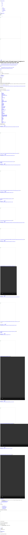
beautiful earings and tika (4, 95)
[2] (0, 14)
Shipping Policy (4, 508)
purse (2, 117)
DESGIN (1, 199)
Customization (3, 10)
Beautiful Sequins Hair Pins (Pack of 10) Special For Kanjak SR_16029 (8, 331)
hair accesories (3, 106)
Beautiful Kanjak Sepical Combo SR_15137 (5, 356)
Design (1, 162)
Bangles (3, 93)
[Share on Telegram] (2, 75)
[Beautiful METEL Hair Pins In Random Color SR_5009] (0, 67)
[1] (10, 59)
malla (2, 112)
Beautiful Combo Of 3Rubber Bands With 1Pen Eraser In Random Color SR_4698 (9, 153)
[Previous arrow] (1, 16)
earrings (3, 104)
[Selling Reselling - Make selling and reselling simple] (2, 531)
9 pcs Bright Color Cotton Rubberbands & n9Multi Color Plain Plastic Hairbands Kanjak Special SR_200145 (12, 239)
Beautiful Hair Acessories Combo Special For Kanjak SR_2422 (7, 161)
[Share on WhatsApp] (3, 75)
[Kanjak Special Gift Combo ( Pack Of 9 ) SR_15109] (14, 451)
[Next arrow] (2, 16)
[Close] (0, 90)
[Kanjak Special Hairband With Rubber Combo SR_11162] (14, 195)
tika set (2, 121)
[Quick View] (5, 164)
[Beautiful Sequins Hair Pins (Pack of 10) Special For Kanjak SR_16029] (14, 328)
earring (3, 103)
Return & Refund (4, 507)
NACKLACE (4, 115)
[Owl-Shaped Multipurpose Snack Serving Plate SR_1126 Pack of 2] (14, 253)
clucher (3, 99)
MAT (2, 114)
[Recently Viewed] (2, 527)
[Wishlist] (1, 60)
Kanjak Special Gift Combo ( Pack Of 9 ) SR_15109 (6, 454)
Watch (2, 122)
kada (2, 110)
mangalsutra (3, 113)
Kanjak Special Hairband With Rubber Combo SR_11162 (6, 198)
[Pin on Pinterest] (1, 75)
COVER (3, 100)
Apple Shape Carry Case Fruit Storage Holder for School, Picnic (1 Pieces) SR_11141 (9, 321)
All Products (3, 8)
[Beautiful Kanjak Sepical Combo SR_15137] (14, 345)
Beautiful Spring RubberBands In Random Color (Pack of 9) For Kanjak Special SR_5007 (10, 190)
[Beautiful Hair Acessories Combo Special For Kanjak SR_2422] (14, 158)
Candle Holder (3, 97)
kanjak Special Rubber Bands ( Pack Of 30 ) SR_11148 (6, 220)
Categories (3, 9)
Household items (4, 109)
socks (2, 119)
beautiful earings (3, 94)
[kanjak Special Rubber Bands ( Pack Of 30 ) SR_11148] (14, 211)
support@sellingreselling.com (5, 501)
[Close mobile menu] (0, 530)
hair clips (2, 108)
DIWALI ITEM (4, 101)
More (2, 11)
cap (2, 98)
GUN (2, 105)
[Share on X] (0, 75)
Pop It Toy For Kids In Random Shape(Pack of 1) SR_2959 (6, 423)
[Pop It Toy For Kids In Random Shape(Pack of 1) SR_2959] (14, 412)
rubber (3, 118)
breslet (2, 96)
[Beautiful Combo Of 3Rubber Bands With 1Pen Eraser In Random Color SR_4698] (14, 139)
